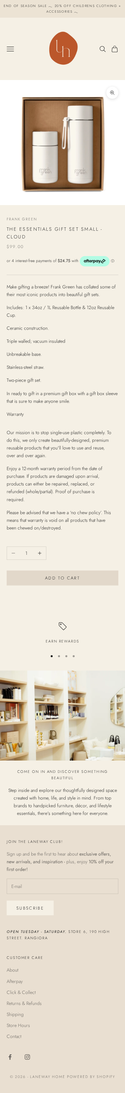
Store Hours (18, 1025)
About (12, 970)
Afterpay (15, 981)
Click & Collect (21, 992)
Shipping (15, 1014)
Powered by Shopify (91, 1076)
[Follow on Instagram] (27, 1057)
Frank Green (22, 219)
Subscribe (30, 908)
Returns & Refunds (24, 1003)
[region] (62, 633)
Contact (14, 1036)
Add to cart (62, 578)
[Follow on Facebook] (10, 1057)
